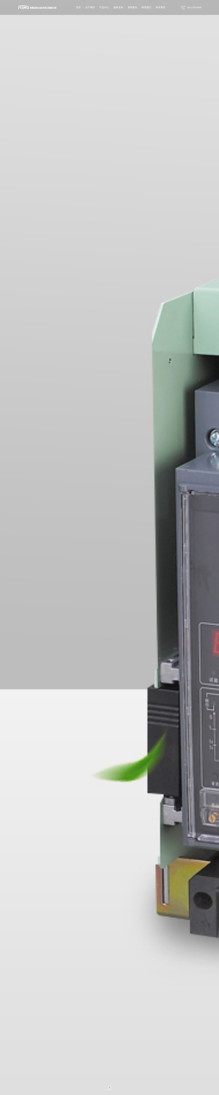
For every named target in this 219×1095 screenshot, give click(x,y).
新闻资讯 (132, 7)
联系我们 (146, 7)
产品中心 (104, 7)
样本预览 (160, 7)
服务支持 (118, 7)
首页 (78, 7)
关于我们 (90, 7)
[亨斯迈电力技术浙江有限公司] (39, 7)
